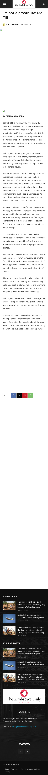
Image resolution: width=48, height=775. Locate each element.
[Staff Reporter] (4, 24)
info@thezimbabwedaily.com (24, 726)
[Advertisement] (24, 83)
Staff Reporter (13, 24)
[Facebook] (13, 395)
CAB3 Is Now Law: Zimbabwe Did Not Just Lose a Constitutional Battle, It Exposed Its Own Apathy (31, 630)
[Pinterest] (25, 395)
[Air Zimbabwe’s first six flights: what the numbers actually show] (9, 618)
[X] (19, 395)
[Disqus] (24, 434)
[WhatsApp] (30, 395)
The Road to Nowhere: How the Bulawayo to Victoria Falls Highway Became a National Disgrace (31, 604)
